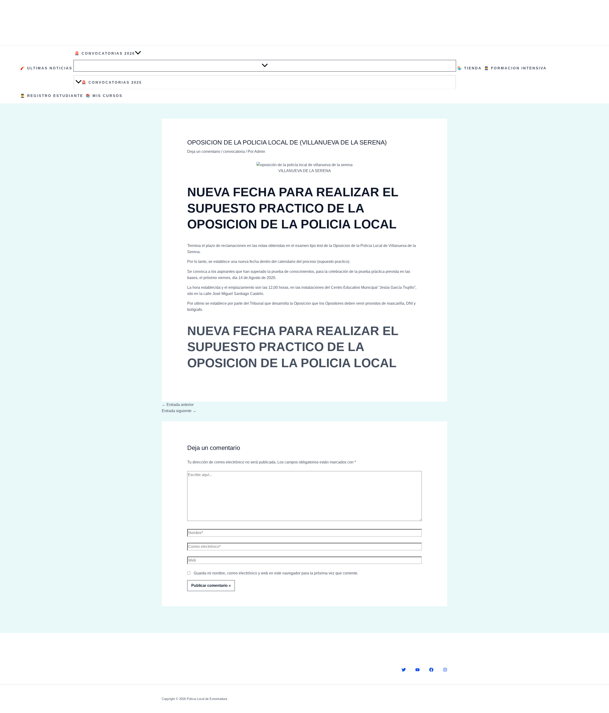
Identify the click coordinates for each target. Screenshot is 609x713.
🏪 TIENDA (469, 68)
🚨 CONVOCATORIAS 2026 (105, 53)
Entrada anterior (178, 405)
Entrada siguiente (179, 411)
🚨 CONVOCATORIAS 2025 (112, 82)
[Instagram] (445, 670)
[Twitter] (404, 670)
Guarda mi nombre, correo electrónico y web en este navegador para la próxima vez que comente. (276, 573)
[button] (138, 53)
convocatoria (234, 151)
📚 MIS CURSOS (104, 96)
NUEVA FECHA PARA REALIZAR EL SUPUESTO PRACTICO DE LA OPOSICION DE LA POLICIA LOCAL (292, 347)
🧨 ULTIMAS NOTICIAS (46, 68)
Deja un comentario (203, 151)
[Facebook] (431, 670)
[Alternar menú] (265, 66)
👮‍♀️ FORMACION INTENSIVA (515, 68)
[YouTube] (417, 670)
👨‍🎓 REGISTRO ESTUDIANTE (51, 96)
